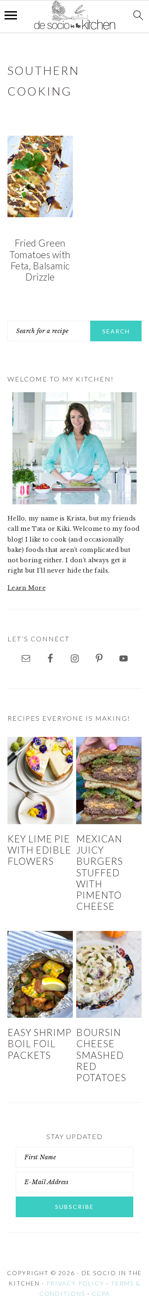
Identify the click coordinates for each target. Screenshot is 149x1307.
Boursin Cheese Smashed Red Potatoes (101, 1055)
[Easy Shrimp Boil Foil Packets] (40, 974)
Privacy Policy (75, 1283)
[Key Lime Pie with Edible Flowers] (40, 780)
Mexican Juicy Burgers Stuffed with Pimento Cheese (99, 872)
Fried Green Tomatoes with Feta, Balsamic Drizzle (40, 260)
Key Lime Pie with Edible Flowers (39, 850)
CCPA (101, 1293)
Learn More (26, 588)
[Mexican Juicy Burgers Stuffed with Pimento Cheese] (109, 780)
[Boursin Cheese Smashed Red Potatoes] (109, 974)
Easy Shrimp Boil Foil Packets (39, 1044)
